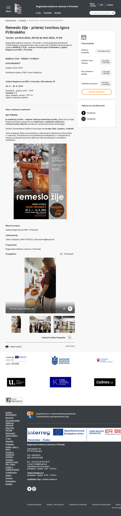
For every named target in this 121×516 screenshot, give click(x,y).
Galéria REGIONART (11, 413)
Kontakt (57, 13)
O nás (38, 13)
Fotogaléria (11, 481)
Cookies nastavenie (34, 504)
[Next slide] (74, 285)
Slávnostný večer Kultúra (11, 434)
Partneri (9, 478)
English (110, 5)
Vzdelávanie (11, 472)
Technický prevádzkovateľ (101, 504)
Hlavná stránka (11, 20)
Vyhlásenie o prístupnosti (78, 504)
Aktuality (9, 441)
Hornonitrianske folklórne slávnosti (13, 422)
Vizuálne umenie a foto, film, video (12, 462)
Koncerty (10, 418)
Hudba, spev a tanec (12, 448)
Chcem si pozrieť (96, 92)
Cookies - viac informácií (55, 504)
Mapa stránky (93, 5)
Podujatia (48, 13)
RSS (101, 5)
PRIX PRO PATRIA (10, 429)
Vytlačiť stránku (16, 347)
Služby (9, 475)
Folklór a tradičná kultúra (12, 468)
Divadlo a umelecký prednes (10, 454)
